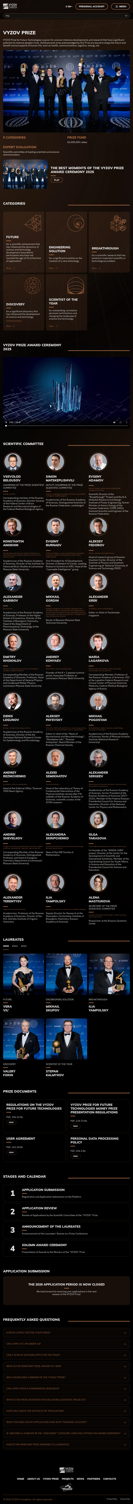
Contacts (109, 1478)
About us (33, 1478)
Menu (122, 6)
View (11, 1122)
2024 (15, 946)
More (8, 268)
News (80, 1478)
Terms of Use (125, 1499)
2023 (23, 946)
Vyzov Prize (51, 1478)
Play (56, 180)
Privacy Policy (112, 1499)
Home (20, 1478)
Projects (68, 1478)
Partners (93, 1478)
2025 (6, 946)
